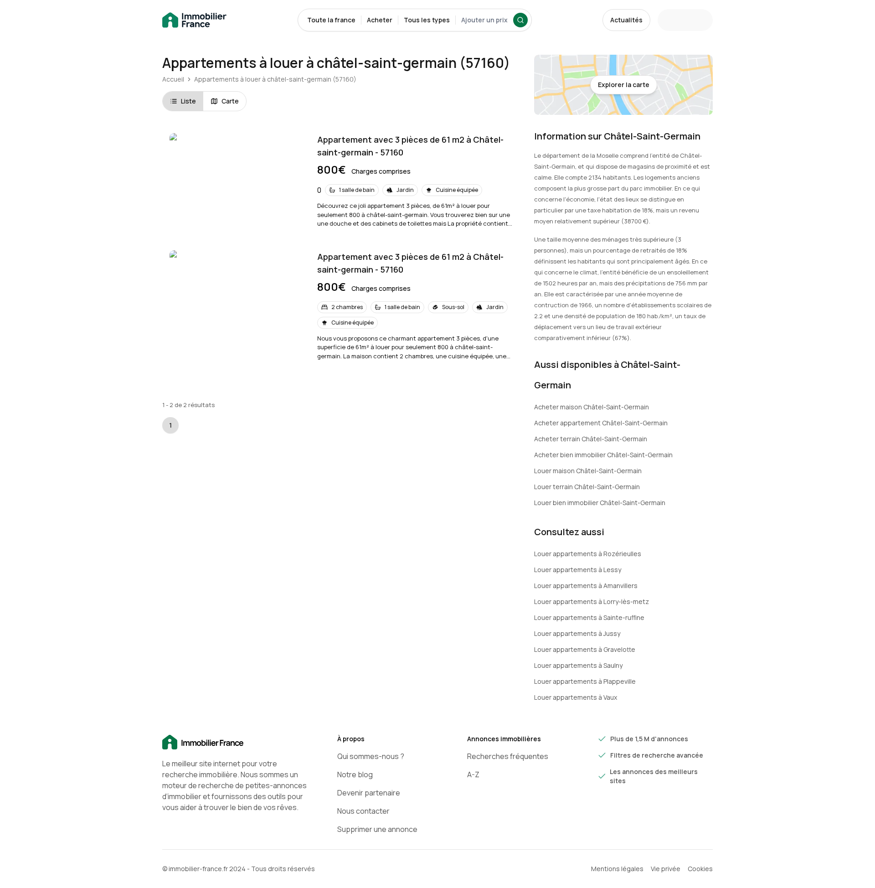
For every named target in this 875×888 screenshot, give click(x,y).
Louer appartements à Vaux (575, 697)
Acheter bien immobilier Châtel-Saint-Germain (603, 454)
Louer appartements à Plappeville (585, 681)
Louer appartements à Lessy (577, 569)
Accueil (173, 79)
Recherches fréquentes (507, 756)
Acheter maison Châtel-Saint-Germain (591, 407)
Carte (230, 101)
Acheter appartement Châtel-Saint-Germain (601, 422)
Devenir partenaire (368, 793)
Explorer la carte (623, 84)
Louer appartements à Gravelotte (584, 649)
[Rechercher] (520, 20)
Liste (188, 101)
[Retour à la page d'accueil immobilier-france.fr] (194, 20)
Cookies (700, 868)
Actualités (626, 19)
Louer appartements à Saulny (578, 665)
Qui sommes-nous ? (370, 756)
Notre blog (355, 774)
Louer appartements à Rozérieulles (587, 553)
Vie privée (665, 868)
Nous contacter (363, 811)
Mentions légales (617, 868)
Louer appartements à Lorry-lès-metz (591, 601)
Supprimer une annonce (377, 829)
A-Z (473, 774)
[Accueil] (235, 742)
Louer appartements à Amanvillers (586, 585)
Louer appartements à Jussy (577, 633)
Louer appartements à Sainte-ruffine (589, 617)
